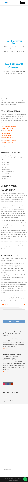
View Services (13, 321)
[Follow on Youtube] (11, 383)
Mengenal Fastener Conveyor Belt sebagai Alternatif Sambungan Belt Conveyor (13, 333)
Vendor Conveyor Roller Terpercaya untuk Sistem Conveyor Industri (11, 457)
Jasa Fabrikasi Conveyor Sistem (12, 420)
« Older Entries (7, 469)
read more (5, 348)
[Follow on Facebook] (8, 383)
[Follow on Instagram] (4, 383)
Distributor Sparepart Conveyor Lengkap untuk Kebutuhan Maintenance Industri (12, 356)
